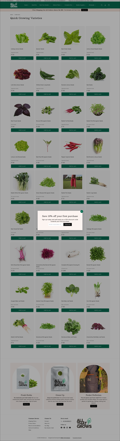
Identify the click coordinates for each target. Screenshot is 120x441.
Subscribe (67, 224)
